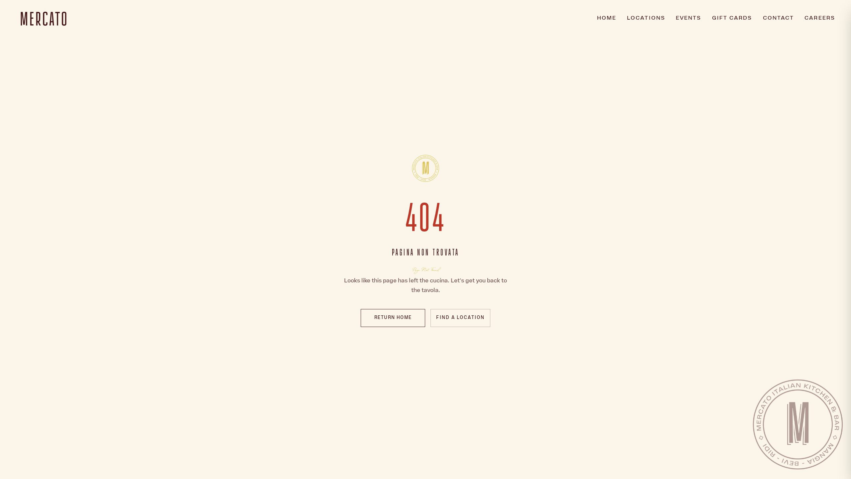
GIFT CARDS (732, 18)
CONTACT (778, 18)
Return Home (393, 317)
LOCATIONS (646, 18)
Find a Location (460, 317)
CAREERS (819, 18)
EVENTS (688, 18)
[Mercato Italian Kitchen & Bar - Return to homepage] (43, 18)
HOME (606, 18)
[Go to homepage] (425, 168)
